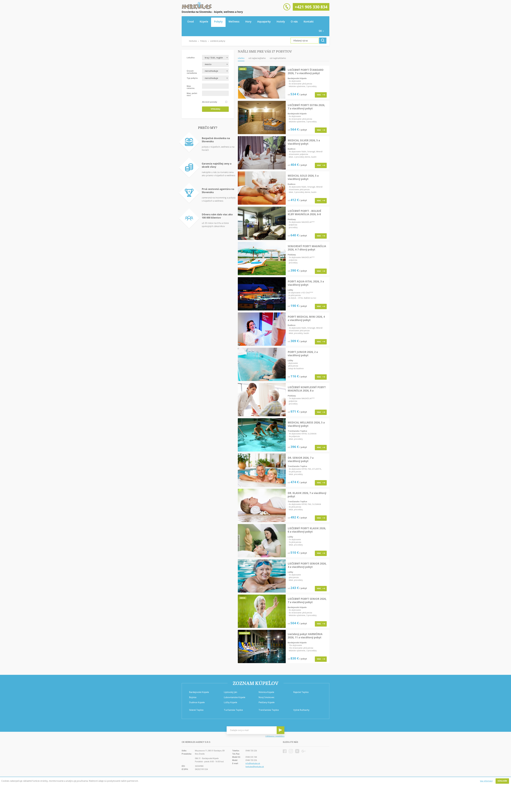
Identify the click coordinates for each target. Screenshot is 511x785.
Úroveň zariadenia (192, 72)
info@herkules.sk (253, 763)
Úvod (190, 21)
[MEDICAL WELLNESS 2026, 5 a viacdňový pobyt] (262, 435)
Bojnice (192, 697)
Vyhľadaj (215, 109)
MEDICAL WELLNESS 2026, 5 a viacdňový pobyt (306, 424)
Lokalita (191, 57)
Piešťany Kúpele (267, 702)
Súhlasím (502, 781)
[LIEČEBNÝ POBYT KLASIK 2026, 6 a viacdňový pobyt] (262, 541)
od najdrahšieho (278, 58)
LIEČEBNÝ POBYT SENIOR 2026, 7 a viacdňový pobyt (307, 600)
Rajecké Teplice (301, 692)
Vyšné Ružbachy (301, 709)
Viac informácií (486, 781)
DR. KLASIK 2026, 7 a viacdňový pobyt (307, 494)
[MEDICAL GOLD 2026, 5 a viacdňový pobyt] (262, 188)
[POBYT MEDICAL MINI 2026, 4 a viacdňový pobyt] (262, 329)
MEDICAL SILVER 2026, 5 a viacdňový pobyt (304, 142)
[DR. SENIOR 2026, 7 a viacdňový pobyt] (262, 470)
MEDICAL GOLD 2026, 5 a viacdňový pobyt (303, 177)
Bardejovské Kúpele (199, 692)
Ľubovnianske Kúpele (234, 697)
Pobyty (218, 21)
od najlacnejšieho (257, 58)
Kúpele (204, 21)
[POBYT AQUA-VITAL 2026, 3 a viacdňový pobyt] (262, 294)
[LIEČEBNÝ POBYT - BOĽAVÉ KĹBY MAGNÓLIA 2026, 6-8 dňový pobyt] (262, 223)
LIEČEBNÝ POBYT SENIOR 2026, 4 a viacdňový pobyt (307, 565)
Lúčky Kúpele (230, 702)
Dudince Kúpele (197, 702)
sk (320, 31)
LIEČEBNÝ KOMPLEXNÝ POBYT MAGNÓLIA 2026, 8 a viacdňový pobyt (307, 389)
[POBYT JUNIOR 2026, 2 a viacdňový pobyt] (262, 364)
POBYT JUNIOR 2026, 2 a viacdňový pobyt (303, 353)
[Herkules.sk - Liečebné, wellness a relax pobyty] (197, 8)
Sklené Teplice (196, 709)
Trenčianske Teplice (269, 709)
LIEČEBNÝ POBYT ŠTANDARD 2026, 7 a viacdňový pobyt (306, 71)
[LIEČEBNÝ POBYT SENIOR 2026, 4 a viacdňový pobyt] (262, 576)
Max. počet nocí (192, 94)
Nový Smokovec (266, 697)
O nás (294, 21)
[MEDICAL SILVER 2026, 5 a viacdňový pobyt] (262, 153)
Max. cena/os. (191, 87)
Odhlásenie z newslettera (274, 736)
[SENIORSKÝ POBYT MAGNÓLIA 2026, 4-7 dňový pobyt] (262, 259)
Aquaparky (264, 21)
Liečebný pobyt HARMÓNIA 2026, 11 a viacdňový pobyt (305, 635)
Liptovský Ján (230, 692)
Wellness (233, 21)
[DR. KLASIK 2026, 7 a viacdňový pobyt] (262, 505)
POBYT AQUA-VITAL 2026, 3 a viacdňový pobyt (306, 283)
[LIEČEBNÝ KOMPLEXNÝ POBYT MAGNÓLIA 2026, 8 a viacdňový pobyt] (262, 400)
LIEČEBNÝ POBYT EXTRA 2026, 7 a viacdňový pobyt (306, 107)
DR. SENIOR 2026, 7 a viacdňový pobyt (301, 459)
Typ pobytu (192, 78)
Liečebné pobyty (217, 41)
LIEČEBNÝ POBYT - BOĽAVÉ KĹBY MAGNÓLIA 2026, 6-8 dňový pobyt (304, 212)
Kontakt (309, 21)
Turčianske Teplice (233, 709)
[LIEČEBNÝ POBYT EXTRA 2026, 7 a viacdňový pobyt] (262, 118)
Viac (319, 94)
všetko (241, 58)
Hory (248, 21)
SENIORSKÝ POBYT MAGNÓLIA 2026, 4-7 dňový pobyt (307, 248)
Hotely (281, 21)
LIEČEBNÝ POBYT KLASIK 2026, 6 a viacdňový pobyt (307, 530)
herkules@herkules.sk (255, 767)
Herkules (193, 41)
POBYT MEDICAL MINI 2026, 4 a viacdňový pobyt (306, 318)
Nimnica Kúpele (266, 692)
